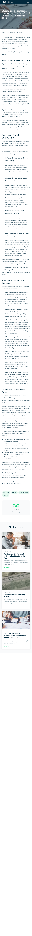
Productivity (5, 495)
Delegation (14, 492)
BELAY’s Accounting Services (22, 481)
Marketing (13, 32)
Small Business (6, 492)
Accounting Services (23, 492)
